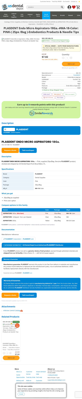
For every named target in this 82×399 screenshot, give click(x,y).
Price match (60, 97)
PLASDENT (77, 75)
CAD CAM (21, 15)
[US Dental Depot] (13, 10)
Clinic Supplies (5, 15)
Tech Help (39, 377)
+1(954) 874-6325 (53, 375)
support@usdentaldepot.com (56, 380)
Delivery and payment (20, 382)
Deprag (54, 15)
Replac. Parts (38, 15)
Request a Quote (10, 150)
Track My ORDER (57, 1)
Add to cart (71, 64)
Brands (62, 15)
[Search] (62, 7)
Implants (30, 15)
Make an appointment (30, 382)
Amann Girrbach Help (41, 373)
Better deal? (47, 94)
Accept (21, 394)
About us (19, 372)
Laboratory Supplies (13, 15)
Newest (70, 15)
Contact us (74, 1)
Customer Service (45, 1)
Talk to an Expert (28, 150)
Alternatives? (57, 94)
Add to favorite (49, 97)
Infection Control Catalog (11, 310)
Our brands (66, 1)
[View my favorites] (74, 7)
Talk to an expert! (69, 94)
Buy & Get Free (46, 15)
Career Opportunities (20, 376)
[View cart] (78, 7)
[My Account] (69, 7)
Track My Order (30, 377)
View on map (51, 383)
